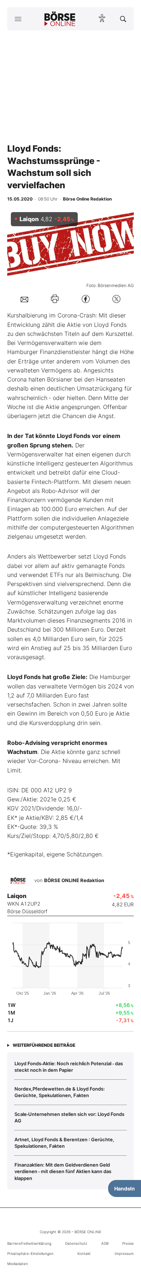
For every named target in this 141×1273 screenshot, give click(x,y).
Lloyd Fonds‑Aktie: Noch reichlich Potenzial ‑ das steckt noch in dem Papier (68, 1067)
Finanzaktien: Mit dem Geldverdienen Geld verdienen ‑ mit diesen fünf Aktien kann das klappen (62, 1171)
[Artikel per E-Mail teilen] (24, 299)
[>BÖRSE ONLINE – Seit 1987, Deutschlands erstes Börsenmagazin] (60, 19)
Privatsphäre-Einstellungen (30, 1253)
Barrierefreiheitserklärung (29, 1243)
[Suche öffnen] (123, 19)
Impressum (124, 1253)
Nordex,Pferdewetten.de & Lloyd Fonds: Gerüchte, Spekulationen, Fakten (59, 1092)
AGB (104, 1243)
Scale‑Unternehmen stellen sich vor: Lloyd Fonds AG (69, 1117)
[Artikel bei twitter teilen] (116, 298)
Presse (128, 1243)
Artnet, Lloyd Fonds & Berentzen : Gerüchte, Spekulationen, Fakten (64, 1143)
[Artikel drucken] (55, 298)
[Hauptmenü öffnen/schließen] (18, 19)
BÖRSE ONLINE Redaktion (74, 880)
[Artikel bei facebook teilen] (85, 298)
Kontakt (84, 1253)
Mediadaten (17, 1263)
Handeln (124, 1188)
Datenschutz (76, 1243)
